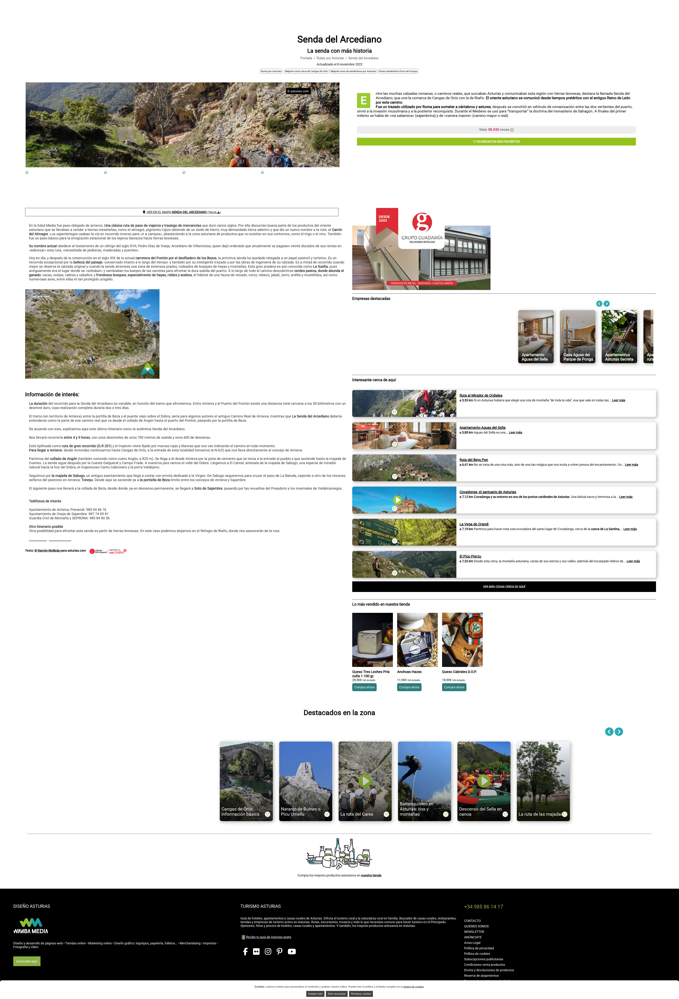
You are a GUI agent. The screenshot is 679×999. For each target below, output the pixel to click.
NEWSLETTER (474, 932)
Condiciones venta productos (484, 964)
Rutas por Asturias (330, 58)
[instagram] (268, 952)
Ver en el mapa (183, 212)
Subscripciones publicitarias (483, 959)
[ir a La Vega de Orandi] (404, 520)
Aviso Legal (472, 943)
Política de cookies (477, 954)
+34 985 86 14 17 (483, 907)
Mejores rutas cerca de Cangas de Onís (306, 71)
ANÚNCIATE (473, 937)
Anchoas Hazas (409, 672)
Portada (306, 58)
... (617, 400)
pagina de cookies (413, 986)
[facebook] (245, 952)
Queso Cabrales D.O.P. (459, 672)
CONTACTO (472, 921)
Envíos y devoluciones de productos (489, 970)
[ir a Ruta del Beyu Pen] (404, 456)
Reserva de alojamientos (481, 975)
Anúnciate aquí (26, 961)
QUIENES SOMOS (476, 926)
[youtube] (292, 952)
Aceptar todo (315, 993)
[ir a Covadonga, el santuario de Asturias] (404, 488)
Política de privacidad (479, 948)
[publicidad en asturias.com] (31, 914)
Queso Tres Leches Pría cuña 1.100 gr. (371, 674)
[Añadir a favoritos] (394, 412)
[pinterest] (279, 952)
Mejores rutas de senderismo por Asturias (353, 71)
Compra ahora (364, 687)
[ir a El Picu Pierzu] (404, 553)
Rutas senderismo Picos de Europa (398, 71)
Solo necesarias (337, 993)
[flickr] (256, 952)
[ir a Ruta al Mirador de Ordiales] (404, 392)
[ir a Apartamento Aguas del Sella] (404, 424)
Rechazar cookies (361, 993)
